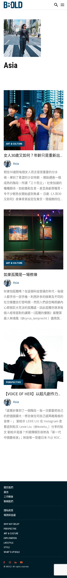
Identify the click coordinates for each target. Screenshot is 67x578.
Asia (16, 163)
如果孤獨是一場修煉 (20, 274)
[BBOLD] (13, 5)
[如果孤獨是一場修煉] (33, 239)
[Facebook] (4, 562)
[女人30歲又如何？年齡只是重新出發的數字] (33, 120)
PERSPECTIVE (13, 382)
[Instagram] (10, 562)
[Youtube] (21, 562)
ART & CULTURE (14, 143)
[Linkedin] (16, 562)
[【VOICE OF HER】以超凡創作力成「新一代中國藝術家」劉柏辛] (33, 359)
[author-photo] (8, 164)
